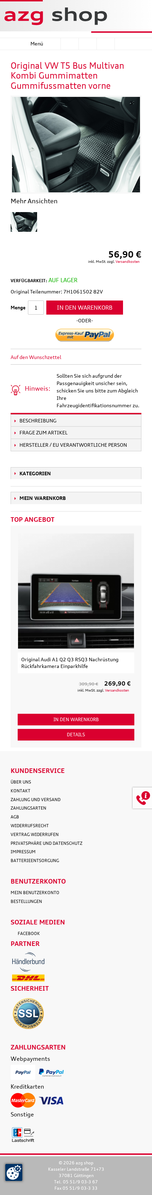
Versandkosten (128, 261)
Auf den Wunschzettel (36, 357)
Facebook (29, 933)
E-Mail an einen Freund (76, 357)
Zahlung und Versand (35, 799)
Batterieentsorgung (35, 860)
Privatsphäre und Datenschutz (46, 843)
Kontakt (20, 790)
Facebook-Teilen (90, 357)
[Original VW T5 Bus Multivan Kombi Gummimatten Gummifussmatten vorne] (23, 221)
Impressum (23, 851)
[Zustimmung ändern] (13, 1172)
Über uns (21, 782)
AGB (15, 816)
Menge (18, 307)
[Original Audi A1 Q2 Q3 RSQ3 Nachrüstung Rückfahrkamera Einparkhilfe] (76, 591)
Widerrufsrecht (30, 825)
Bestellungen (26, 901)
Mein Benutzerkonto (35, 892)
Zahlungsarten (28, 808)
